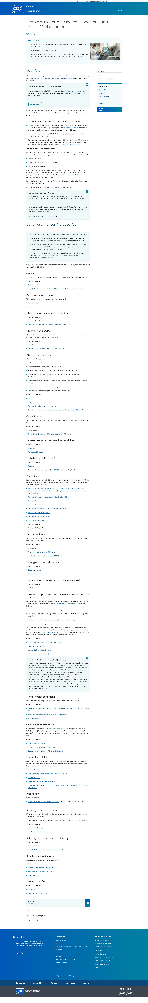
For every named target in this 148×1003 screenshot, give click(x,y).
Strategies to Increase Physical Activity (41, 781)
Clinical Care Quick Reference (103, 947)
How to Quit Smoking (35, 828)
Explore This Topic (35, 11)
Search (119, 10)
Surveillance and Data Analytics (104, 958)
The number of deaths (68, 128)
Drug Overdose (33, 875)
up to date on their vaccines (67, 604)
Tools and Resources (61, 963)
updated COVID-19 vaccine (49, 632)
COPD (30, 398)
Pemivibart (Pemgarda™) (77, 665)
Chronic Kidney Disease (36, 321)
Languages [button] (70, 983)
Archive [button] (86, 983)
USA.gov (129, 999)
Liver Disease (32, 345)
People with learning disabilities (39, 512)
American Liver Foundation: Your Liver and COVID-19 (46, 349)
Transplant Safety (34, 846)
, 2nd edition (46, 774)
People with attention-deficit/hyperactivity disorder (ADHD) (48, 497)
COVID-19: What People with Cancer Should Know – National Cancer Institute (55, 289)
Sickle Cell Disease (34, 570)
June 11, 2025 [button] (33, 35)
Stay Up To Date (35, 104)
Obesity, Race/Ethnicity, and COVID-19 (41, 747)
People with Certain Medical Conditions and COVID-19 (71, 947)
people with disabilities (71, 145)
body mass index (50, 729)
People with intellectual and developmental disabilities (47, 509)
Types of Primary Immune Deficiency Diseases (44, 642)
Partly (36, 920)
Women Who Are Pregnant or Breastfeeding (43, 802)
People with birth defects (36, 505)
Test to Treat (46, 216)
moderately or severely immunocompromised (62, 630)
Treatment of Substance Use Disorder (41, 868)
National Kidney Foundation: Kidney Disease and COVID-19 (48, 325)
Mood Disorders (33, 718)
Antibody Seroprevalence (102, 964)
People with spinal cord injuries (39, 516)
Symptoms (102, 93)
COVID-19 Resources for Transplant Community (44, 850)
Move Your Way (34, 777)
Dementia (31, 448)
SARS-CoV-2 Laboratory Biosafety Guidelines (108, 961)
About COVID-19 (103, 90)
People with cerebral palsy (37, 501)
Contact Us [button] (20, 983)
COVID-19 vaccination (52, 187)
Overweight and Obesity (36, 743)
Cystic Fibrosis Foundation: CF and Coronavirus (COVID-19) (48, 434)
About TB (31, 889)
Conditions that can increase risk (106, 79)
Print (81, 910)
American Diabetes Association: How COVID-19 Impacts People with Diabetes (55, 470)
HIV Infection (32, 588)
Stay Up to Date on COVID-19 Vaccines (71, 175)
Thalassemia (32, 574)
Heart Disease (33, 548)
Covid (30, 6)
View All (20, 953)
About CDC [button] (38, 983)
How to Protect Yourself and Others (66, 959)
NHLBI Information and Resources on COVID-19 (44, 556)
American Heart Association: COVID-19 (41, 552)
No (43, 920)
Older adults (32, 125)
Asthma (30, 402)
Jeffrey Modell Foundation (37, 646)
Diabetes (31, 466)
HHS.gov (123, 999)
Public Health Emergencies (37, 893)
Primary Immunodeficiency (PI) (38, 654)
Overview (100, 75)
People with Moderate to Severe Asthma (42, 406)
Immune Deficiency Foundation (38, 650)
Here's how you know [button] (114, 1)
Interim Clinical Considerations (103, 940)
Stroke (30, 307)
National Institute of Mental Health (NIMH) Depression (47, 715)
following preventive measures (73, 91)
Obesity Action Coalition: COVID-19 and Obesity (45, 751)
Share (87, 910)
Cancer (30, 285)
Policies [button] (54, 983)
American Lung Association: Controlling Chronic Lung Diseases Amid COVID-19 (56, 410)
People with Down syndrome (38, 520)
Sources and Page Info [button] (37, 910)
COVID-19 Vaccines (104, 96)
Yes (29, 920)
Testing (101, 100)
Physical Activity (33, 770)
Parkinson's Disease (35, 452)
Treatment (101, 103)
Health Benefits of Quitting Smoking (40, 832)
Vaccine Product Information (103, 943)
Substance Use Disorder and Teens (40, 872)
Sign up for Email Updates (64, 976)
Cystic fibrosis (33, 430)
